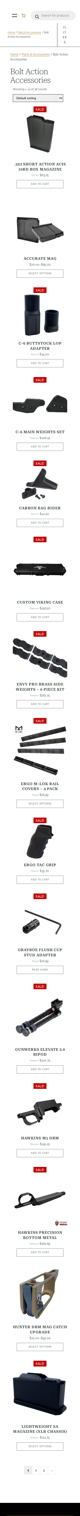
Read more (40, 970)
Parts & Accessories (29, 32)
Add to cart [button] (40, 184)
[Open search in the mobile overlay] (53, 15)
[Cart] (23, 15)
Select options (40, 273)
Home (11, 32)
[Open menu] (14, 15)
